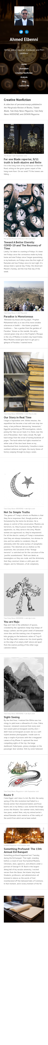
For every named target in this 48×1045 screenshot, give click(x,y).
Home (24, 64)
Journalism (24, 69)
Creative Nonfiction (24, 73)
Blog (24, 81)
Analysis (24, 77)
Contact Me (24, 86)
